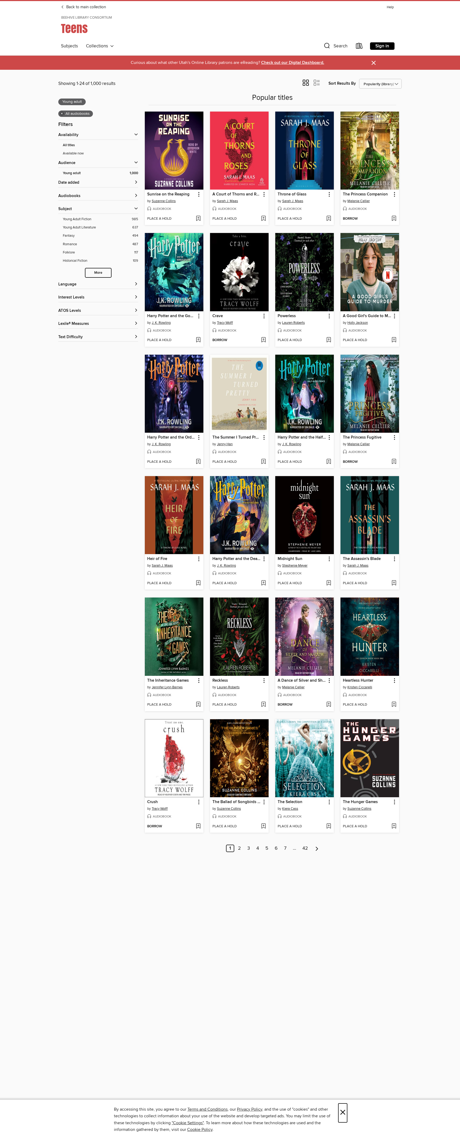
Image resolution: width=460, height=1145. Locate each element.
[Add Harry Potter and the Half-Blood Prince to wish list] (328, 462)
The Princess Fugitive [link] (362, 437)
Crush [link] (152, 802)
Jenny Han (225, 444)
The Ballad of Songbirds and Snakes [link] (236, 802)
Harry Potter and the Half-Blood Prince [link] (302, 437)
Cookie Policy (199, 1129)
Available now (73, 153)
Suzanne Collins (164, 201)
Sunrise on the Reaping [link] (168, 194)
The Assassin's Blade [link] (362, 559)
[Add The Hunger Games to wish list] (394, 826)
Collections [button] (98, 46)
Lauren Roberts (293, 323)
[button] (335, 47)
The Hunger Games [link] (360, 802)
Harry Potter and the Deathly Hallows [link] (236, 559)
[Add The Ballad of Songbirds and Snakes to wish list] (263, 826)
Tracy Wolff (225, 323)
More (98, 273)
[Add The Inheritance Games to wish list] (198, 704)
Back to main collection (85, 7)
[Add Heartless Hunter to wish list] (394, 704)
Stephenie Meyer (294, 565)
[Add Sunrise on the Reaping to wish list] (198, 218)
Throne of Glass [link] (292, 194)
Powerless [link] (287, 316)
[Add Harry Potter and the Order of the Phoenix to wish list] (198, 462)
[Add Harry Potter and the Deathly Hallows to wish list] (263, 583)
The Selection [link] (290, 802)
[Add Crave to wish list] (263, 340)
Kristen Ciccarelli (359, 687)
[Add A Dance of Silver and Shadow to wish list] (328, 704)
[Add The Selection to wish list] (328, 826)
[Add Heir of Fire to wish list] (198, 583)
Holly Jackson (357, 323)
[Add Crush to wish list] (198, 826)
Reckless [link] (220, 680)
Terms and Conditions (207, 1109)
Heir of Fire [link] (157, 559)
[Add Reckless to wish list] (263, 704)
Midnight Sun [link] (290, 559)
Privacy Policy (249, 1109)
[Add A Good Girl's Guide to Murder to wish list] (394, 340)
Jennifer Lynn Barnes (167, 687)
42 (305, 848)
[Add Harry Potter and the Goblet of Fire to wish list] (198, 340)
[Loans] (359, 47)
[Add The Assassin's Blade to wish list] (394, 583)
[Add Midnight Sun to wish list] (328, 583)
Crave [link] (217, 316)
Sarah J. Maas (227, 201)
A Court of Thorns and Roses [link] (236, 194)
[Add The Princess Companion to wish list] (394, 218)
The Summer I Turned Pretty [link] (236, 437)
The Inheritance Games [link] (168, 680)
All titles (69, 145)
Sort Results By (342, 83)
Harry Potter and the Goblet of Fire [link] (171, 316)
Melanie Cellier (358, 201)
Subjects (69, 46)
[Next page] (317, 848)
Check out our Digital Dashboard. (292, 63)
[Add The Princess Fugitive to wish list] (394, 462)
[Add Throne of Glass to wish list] (328, 218)
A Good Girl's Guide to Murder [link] (367, 316)
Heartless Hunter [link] (358, 680)
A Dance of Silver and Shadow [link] (302, 680)
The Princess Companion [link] (365, 194)
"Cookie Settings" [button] (188, 1123)
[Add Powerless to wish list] (328, 340)
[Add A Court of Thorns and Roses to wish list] (263, 218)
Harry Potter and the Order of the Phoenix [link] (171, 437)
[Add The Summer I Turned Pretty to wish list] (263, 462)
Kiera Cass (290, 809)
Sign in (382, 46)
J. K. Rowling (161, 323)
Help (390, 7)
